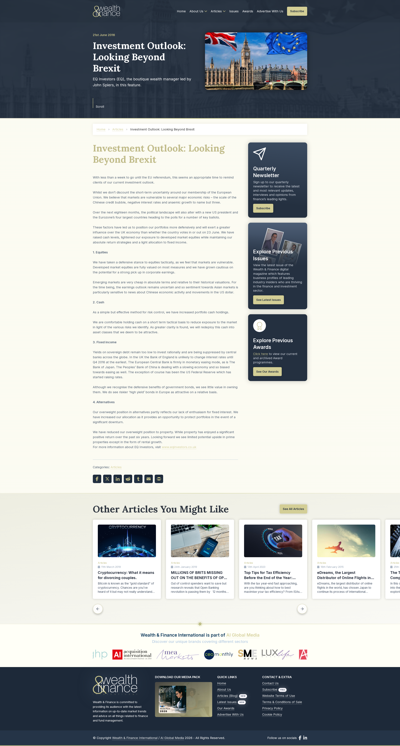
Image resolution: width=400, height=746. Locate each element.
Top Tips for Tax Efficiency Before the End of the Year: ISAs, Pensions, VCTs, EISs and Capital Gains (271, 575)
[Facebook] (97, 479)
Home (181, 11)
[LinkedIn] (117, 479)
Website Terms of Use (278, 696)
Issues (234, 11)
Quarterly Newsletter (266, 172)
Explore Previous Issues (273, 255)
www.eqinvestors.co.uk (179, 447)
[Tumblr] (138, 479)
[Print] (159, 479)
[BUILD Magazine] (287, 655)
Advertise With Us (270, 11)
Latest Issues (227, 702)
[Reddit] (128, 479)
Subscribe (269, 689)
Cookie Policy (272, 714)
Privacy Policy (272, 708)
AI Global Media (243, 635)
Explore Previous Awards (273, 343)
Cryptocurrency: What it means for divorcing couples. (126, 575)
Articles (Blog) (227, 696)
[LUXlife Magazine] (215, 655)
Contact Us (270, 683)
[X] (107, 479)
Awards (247, 11)
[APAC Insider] (251, 655)
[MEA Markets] (115, 655)
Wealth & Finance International (135, 738)
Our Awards (225, 708)
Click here (260, 354)
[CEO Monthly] (156, 655)
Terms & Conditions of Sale (282, 702)
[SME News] (185, 655)
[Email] (148, 479)
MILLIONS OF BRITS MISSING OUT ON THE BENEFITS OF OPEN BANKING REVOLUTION (200, 575)
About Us (196, 11)
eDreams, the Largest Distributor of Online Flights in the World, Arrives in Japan (344, 575)
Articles (216, 11)
